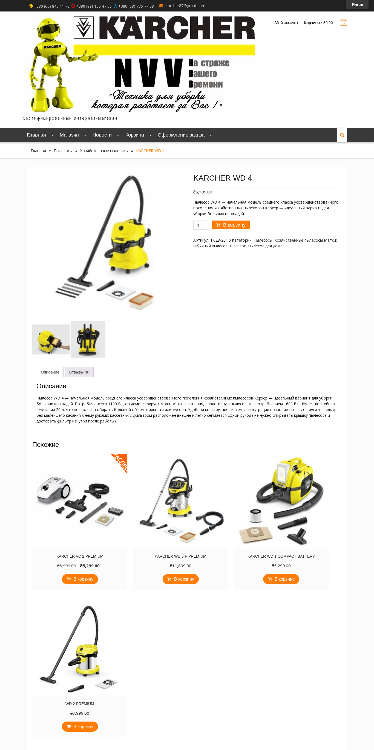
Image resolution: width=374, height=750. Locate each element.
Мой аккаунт (286, 22)
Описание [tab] (50, 372)
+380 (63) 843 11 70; (52, 6)
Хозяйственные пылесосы (104, 150)
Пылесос (238, 245)
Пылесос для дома (265, 245)
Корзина (134, 135)
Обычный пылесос (210, 245)
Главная (36, 135)
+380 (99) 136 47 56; (94, 6)
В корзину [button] (83, 579)
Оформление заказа (181, 135)
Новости (102, 135)
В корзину (234, 225)
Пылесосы (63, 150)
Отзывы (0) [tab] (79, 372)
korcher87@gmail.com (185, 5)
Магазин (69, 135)
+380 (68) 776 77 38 (135, 6)
